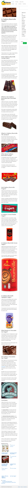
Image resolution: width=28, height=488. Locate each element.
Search (22, 41)
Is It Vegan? (4, 480)
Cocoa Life (3, 366)
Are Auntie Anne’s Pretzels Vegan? (7, 481)
